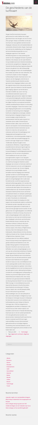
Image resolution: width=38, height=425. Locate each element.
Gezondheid (10, 371)
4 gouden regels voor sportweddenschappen (18, 397)
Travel (8, 386)
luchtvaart (20, 334)
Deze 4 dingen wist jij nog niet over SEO (16, 403)
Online (8, 379)
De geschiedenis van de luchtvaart (19, 9)
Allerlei (8, 358)
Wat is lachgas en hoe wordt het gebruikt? (17, 408)
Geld (8, 369)
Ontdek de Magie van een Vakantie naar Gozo (18, 406)
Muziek (9, 377)
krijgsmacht (14, 334)
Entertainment (10, 367)
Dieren (8, 362)
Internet (9, 373)
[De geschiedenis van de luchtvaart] (19, 30)
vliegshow (26, 334)
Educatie (9, 364)
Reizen (8, 381)
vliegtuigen (8, 336)
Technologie (24, 332)
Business (9, 360)
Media (8, 375)
